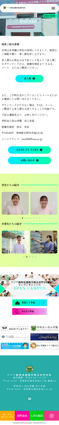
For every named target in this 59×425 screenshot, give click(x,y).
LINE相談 (37, 415)
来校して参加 (28, 303)
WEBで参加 (28, 311)
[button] (53, 8)
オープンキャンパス (7, 415)
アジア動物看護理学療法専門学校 (16, 7)
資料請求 (22, 415)
